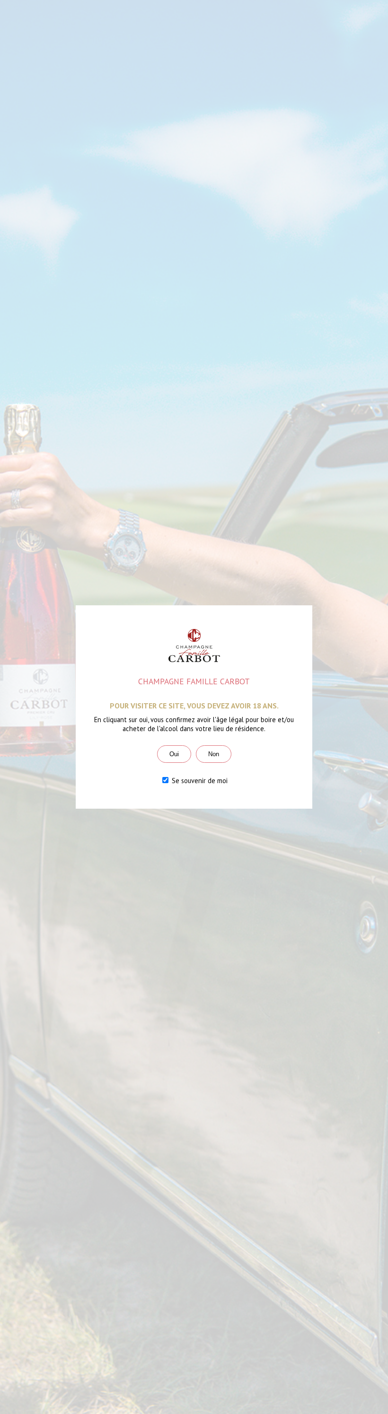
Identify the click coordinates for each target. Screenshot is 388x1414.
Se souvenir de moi (199, 780)
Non (213, 754)
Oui (174, 754)
